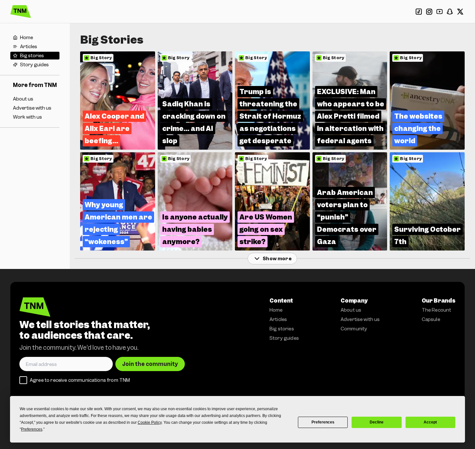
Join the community (150, 364)
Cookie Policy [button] (150, 422)
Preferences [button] (31, 429)
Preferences (322, 422)
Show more (277, 258)
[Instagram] (429, 11)
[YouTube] (439, 11)
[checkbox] (23, 380)
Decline (377, 422)
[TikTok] (418, 11)
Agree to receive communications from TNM (80, 380)
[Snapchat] (449, 11)
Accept (430, 422)
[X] (460, 11)
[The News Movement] (20, 11)
